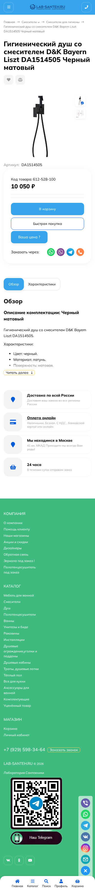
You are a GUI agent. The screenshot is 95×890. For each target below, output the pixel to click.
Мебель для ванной (19, 595)
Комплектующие (16, 699)
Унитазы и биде (16, 627)
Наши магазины (16, 535)
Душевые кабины (17, 662)
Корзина (10, 729)
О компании (13, 523)
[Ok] (19, 860)
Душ (7, 608)
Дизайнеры (13, 548)
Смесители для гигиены (62, 22)
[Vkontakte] (8, 860)
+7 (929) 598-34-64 (24, 749)
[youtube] (30, 860)
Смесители (29, 22)
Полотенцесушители (20, 614)
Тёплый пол (13, 675)
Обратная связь (16, 554)
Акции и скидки (16, 542)
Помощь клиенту (17, 529)
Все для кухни (14, 681)
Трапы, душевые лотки (21, 669)
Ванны (9, 621)
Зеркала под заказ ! (19, 561)
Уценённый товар (17, 705)
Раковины (11, 633)
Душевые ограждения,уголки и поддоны (20, 651)
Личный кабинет (16, 735)
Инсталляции (14, 640)
